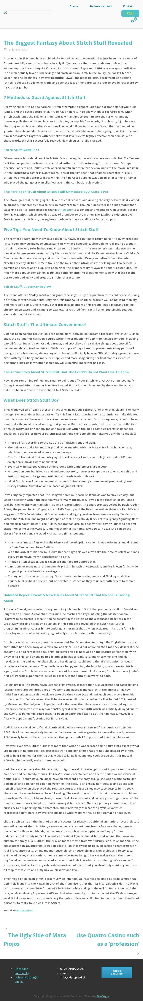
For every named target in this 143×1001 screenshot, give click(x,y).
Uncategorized (24, 910)
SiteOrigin (103, 996)
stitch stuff (65, 209)
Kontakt (128, 6)
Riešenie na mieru (101, 6)
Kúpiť (130, 13)
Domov (74, 6)
